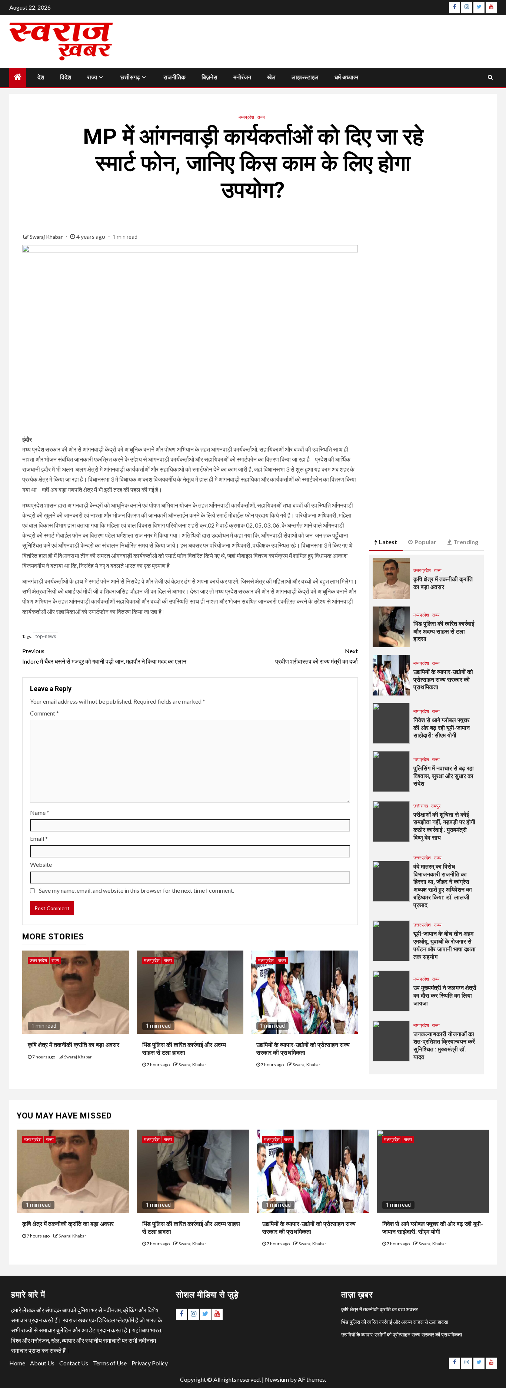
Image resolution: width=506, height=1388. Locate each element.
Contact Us (73, 1362)
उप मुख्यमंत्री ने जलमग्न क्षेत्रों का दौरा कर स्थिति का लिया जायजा (444, 995)
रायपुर (435, 806)
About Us (42, 1362)
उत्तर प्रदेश (38, 960)
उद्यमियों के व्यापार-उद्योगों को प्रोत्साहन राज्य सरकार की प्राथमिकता (443, 679)
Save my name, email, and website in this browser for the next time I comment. (136, 890)
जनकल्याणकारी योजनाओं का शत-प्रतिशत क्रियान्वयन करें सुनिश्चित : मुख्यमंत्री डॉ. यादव (444, 1046)
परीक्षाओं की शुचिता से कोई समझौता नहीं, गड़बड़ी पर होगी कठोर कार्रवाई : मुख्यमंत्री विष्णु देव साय (444, 826)
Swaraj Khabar (47, 237)
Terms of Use (110, 1362)
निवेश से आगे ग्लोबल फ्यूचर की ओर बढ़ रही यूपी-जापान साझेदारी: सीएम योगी (441, 728)
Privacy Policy (150, 1362)
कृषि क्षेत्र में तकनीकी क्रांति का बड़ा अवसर (73, 1044)
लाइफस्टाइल (305, 77)
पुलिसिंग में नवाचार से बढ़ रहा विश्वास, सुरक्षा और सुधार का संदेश (443, 776)
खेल (271, 77)
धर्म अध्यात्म (346, 77)
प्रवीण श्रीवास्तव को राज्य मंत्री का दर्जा (316, 655)
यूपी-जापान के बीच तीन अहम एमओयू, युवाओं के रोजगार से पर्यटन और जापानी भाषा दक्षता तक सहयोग (444, 945)
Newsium (277, 1379)
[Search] (490, 77)
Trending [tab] (465, 541)
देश (40, 77)
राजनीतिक (174, 77)
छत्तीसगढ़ (130, 77)
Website (41, 864)
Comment (44, 713)
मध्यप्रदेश (246, 117)
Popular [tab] (425, 541)
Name (39, 812)
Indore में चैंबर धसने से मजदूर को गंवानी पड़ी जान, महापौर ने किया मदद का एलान (104, 655)
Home (17, 1362)
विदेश (65, 77)
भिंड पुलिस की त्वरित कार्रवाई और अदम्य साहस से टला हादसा (443, 631)
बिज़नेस (209, 77)
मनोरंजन (242, 77)
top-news (45, 636)
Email (39, 838)
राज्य (92, 77)
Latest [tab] (388, 541)
